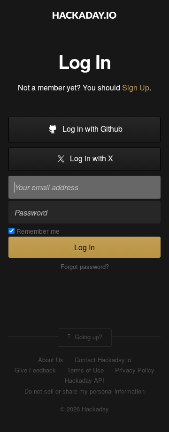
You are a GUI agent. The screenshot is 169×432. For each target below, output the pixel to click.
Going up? (87, 336)
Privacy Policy (134, 370)
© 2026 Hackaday (84, 409)
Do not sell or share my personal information (84, 391)
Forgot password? (85, 266)
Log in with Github (92, 128)
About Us (50, 360)
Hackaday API (84, 380)
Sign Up (135, 87)
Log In (84, 247)
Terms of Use (85, 370)
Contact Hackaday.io (103, 360)
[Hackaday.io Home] (84, 16)
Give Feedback (35, 370)
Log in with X (90, 158)
